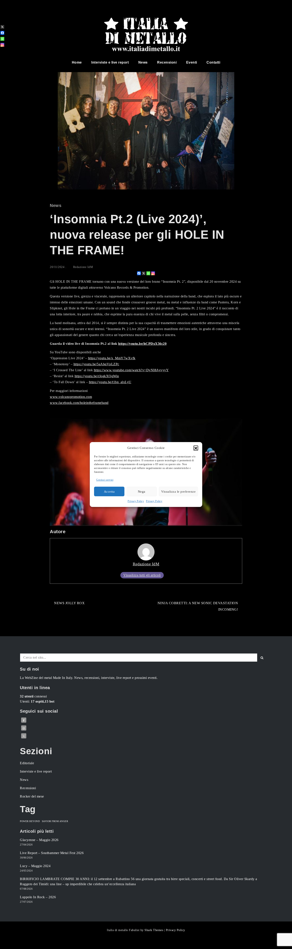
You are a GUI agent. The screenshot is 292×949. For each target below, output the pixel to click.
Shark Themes (154, 930)
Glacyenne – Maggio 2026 (39, 840)
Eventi (191, 62)
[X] (144, 273)
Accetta (109, 491)
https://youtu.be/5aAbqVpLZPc (96, 364)
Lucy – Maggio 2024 (35, 866)
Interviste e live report (110, 62)
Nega (141, 491)
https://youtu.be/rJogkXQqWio (97, 376)
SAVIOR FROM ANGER (55, 821)
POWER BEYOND (30, 821)
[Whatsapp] (148, 273)
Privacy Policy (136, 501)
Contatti (213, 62)
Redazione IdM (83, 267)
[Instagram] (153, 273)
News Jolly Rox (69, 603)
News (143, 62)
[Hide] (1, 51)
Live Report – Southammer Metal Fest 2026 (52, 853)
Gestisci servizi (104, 479)
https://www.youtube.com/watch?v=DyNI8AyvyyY (131, 370)
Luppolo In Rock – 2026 (38, 897)
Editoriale (27, 763)
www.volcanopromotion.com (71, 397)
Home (77, 62)
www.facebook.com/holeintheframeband (79, 403)
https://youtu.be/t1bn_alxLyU (110, 382)
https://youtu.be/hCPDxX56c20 (142, 343)
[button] (196, 448)
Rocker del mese (32, 796)
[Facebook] (139, 273)
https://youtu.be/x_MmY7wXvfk (112, 358)
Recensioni (167, 62)
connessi (33, 696)
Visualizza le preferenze (178, 491)
